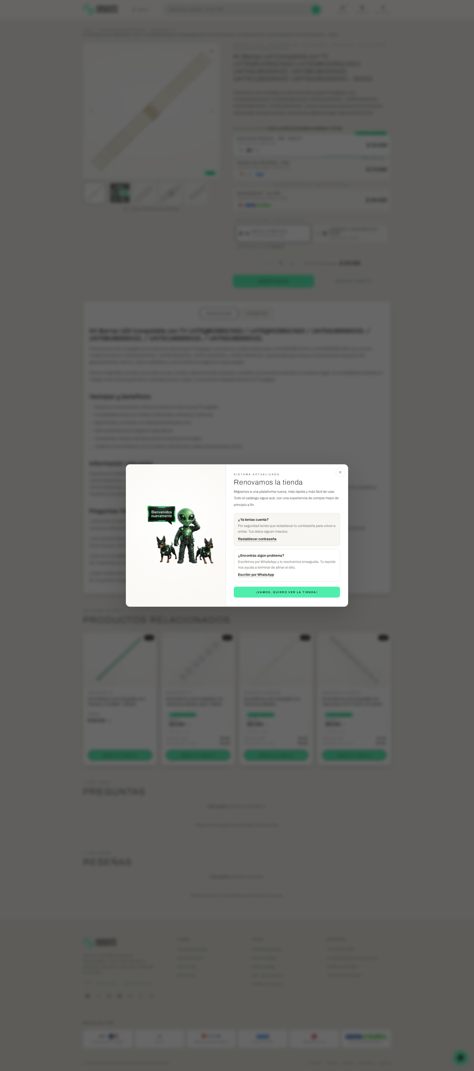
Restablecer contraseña (257, 539)
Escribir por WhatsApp (256, 575)
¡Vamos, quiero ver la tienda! (287, 592)
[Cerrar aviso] (340, 472)
